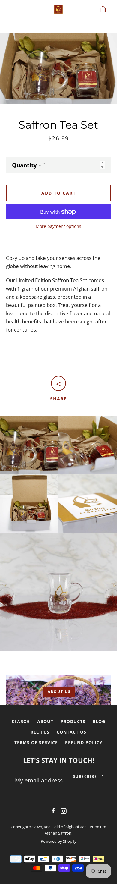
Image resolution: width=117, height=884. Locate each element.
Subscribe (85, 776)
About (45, 721)
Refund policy (84, 742)
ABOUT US (59, 691)
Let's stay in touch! (58, 760)
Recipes (40, 732)
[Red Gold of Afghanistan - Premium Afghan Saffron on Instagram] (64, 810)
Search (21, 721)
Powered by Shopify (58, 841)
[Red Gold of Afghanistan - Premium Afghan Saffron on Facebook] (53, 810)
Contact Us (71, 732)
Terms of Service (36, 742)
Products (73, 721)
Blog (99, 721)
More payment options (58, 226)
